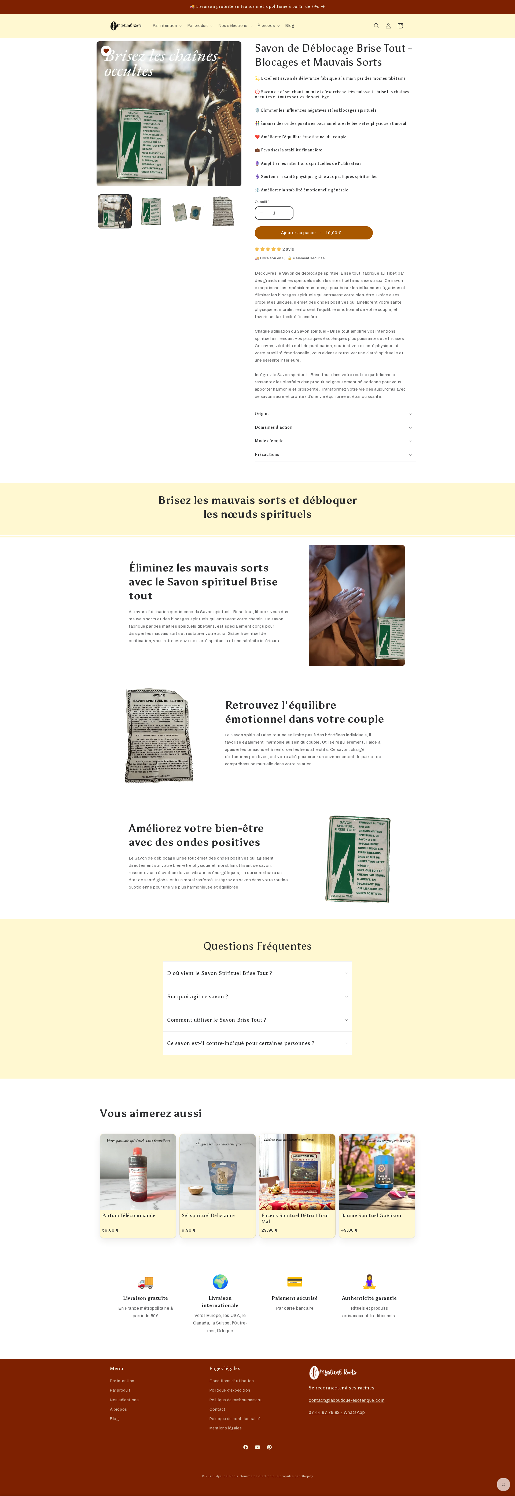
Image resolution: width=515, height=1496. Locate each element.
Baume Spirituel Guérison (371, 1215)
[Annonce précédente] (112, 4)
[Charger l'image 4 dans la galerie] (223, 211)
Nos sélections (124, 1400)
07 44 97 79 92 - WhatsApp (337, 1412)
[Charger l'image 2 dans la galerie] (151, 211)
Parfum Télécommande (129, 1215)
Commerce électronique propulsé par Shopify (276, 1476)
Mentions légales (225, 1428)
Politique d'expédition (229, 1391)
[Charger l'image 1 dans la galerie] (114, 211)
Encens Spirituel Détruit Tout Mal (295, 1219)
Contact (217, 1409)
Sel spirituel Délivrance (208, 1215)
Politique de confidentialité (235, 1419)
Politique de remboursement (235, 1400)
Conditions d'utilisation (231, 1381)
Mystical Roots (226, 1476)
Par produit (120, 1391)
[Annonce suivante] (403, 4)
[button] (167, 25)
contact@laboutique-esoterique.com (346, 1400)
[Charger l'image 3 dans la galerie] (187, 211)
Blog (114, 1419)
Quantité (262, 202)
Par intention (122, 1381)
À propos (118, 1409)
